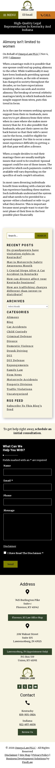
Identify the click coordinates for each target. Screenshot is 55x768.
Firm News (14, 374)
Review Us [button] (27, 732)
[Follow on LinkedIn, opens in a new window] (30, 687)
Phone (7, 495)
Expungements (18, 365)
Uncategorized (17, 393)
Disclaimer (9, 546)
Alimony (15, 57)
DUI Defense (16, 360)
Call (47, 15)
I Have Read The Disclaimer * (25, 553)
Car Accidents (17, 326)
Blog (10, 322)
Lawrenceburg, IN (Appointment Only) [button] (27, 651)
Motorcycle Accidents (22, 379)
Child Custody (17, 331)
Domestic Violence (20, 346)
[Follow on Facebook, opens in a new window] (19, 687)
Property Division (19, 384)
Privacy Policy (40, 755)
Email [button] (29, 14)
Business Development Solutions (26, 758)
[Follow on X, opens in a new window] (25, 687)
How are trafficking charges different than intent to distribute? (27, 291)
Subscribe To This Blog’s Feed (24, 407)
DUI (9, 355)
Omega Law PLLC (28, 54)
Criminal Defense (19, 336)
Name (7, 465)
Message (8, 510)
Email (8, 480)
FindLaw (27, 762)
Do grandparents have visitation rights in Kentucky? (23, 254)
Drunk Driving (17, 350)
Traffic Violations (19, 389)
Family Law (15, 369)
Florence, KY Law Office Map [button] (27, 617)
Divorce (12, 341)
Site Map (25, 755)
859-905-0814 (27, 714)
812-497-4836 (27, 724)
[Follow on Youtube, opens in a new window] (35, 687)
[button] (9, 14)
